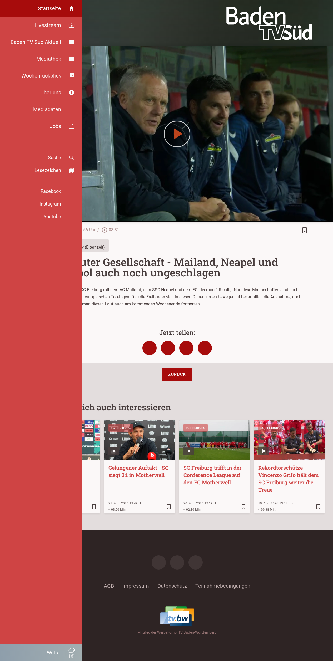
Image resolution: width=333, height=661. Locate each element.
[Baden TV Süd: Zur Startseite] (269, 23)
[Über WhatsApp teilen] (186, 348)
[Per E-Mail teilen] (205, 348)
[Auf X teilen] (168, 348)
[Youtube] (195, 562)
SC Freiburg (121, 428)
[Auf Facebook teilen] (149, 348)
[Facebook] (159, 562)
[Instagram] (177, 562)
